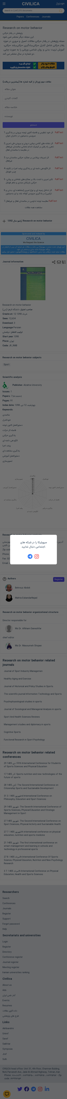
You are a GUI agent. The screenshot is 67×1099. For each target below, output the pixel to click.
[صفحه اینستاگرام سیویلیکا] (36, 556)
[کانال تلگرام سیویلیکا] (30, 556)
